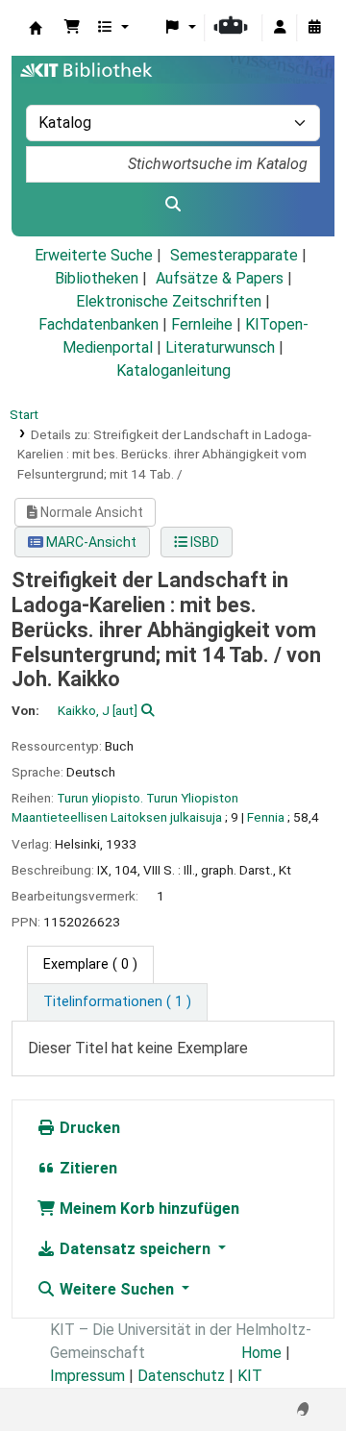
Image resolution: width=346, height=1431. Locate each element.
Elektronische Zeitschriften (168, 301)
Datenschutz (181, 1376)
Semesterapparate (234, 255)
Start (24, 414)
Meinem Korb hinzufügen (147, 1208)
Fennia (265, 817)
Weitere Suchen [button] (117, 1289)
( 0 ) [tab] (90, 964)
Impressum (87, 1376)
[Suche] (173, 204)
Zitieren (86, 1168)
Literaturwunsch (220, 347)
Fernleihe (202, 324)
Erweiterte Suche (94, 255)
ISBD (203, 542)
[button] (72, 28)
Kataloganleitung (173, 370)
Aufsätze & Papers (220, 278)
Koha (35, 28)
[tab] (117, 1002)
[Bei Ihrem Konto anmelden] (279, 28)
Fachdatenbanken (98, 324)
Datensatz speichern (135, 1249)
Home (261, 1353)
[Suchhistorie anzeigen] (314, 28)
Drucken (88, 1128)
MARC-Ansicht (89, 542)
